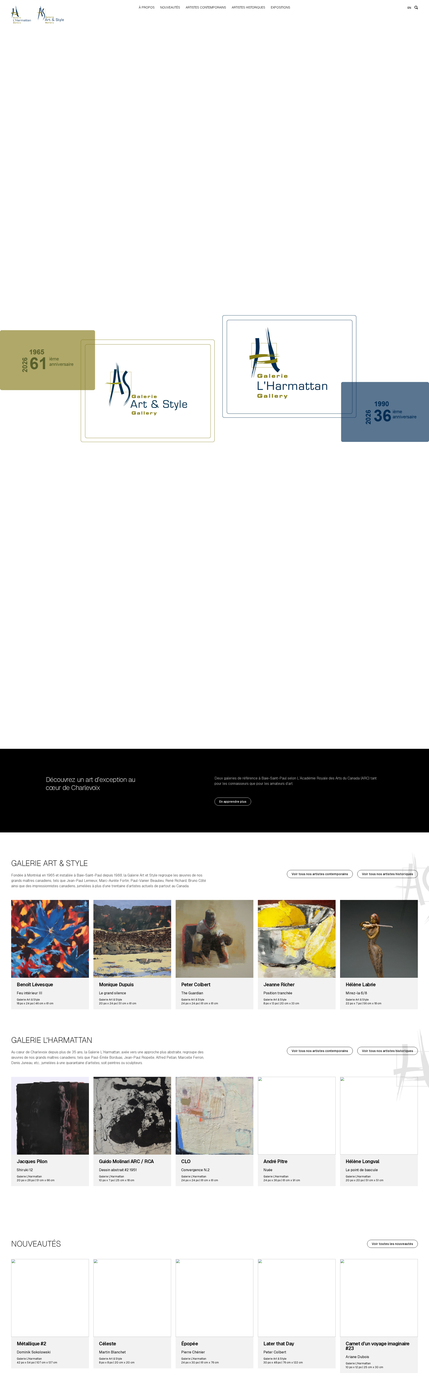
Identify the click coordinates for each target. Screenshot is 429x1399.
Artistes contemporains (206, 7)
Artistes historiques (248, 7)
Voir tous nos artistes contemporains (320, 874)
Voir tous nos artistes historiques (387, 874)
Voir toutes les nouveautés (392, 1244)
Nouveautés (170, 7)
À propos (147, 7)
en (409, 7)
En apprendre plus (232, 802)
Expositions (280, 7)
